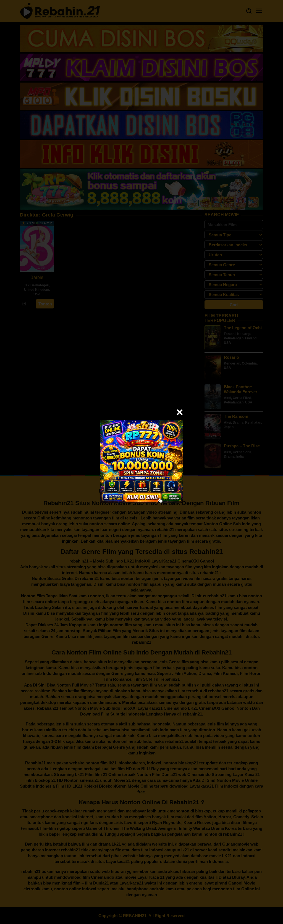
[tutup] (179, 412)
